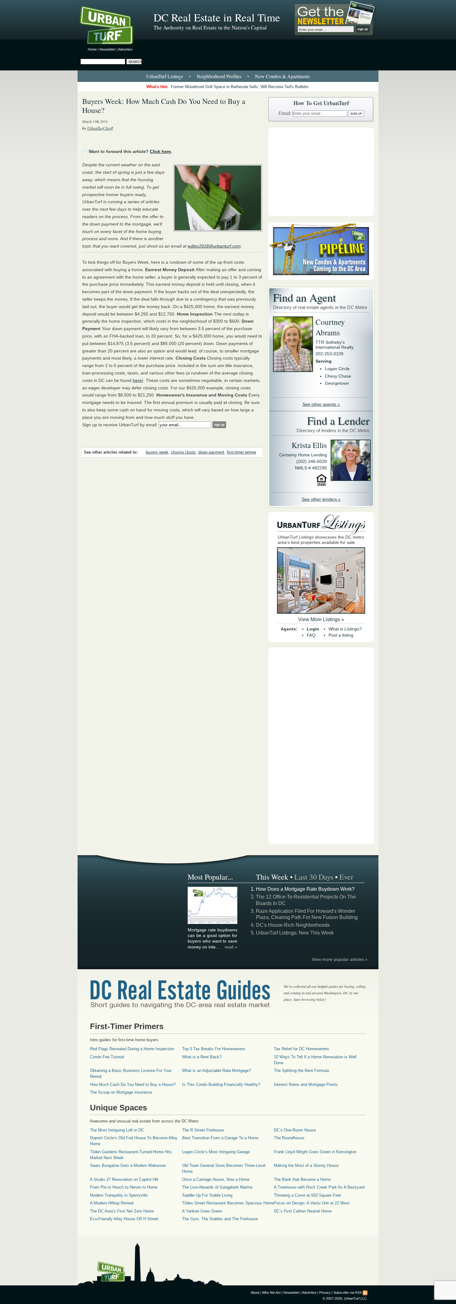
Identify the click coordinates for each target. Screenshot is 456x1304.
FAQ (311, 635)
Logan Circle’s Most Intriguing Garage (216, 1151)
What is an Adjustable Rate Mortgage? (216, 1070)
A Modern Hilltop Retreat (112, 1203)
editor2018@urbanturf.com (214, 246)
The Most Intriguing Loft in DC (117, 1130)
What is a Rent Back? (201, 1057)
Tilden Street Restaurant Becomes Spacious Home (228, 1203)
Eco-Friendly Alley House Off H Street (124, 1219)
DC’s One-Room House (295, 1130)
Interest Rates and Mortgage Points (306, 1084)
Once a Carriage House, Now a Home (215, 1179)
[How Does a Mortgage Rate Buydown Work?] (213, 923)
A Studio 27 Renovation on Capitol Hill (124, 1179)
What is (345, 628)
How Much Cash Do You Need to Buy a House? (133, 1084)
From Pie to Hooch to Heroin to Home (124, 1187)
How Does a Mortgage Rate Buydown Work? (305, 889)
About (255, 1292)
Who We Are (271, 1292)
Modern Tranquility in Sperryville (119, 1195)
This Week (272, 877)
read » (231, 946)
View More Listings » (321, 619)
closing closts (183, 452)
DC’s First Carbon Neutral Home (303, 1211)
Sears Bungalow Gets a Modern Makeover (128, 1165)
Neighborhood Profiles (219, 76)
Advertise (125, 49)
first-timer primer (241, 452)
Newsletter (108, 49)
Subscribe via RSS (347, 1292)
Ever (346, 877)
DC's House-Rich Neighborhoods (293, 925)
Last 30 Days (313, 877)
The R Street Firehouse (203, 1130)
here (137, 380)
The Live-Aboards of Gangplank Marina (217, 1187)
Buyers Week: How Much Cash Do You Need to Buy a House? (163, 105)
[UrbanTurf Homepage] (111, 26)
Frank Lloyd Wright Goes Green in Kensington (315, 1151)
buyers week (157, 452)
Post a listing (341, 635)
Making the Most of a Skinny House (306, 1165)
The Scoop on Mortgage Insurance (121, 1092)
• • (228, 76)
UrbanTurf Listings (164, 76)
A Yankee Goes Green (202, 1211)
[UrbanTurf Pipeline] (321, 278)
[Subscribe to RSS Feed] (365, 1292)
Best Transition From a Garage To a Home (220, 1138)
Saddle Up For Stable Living (207, 1195)
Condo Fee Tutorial (107, 1057)
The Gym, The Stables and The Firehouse (220, 1219)
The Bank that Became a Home (302, 1179)
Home (92, 49)
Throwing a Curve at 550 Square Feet (307, 1195)
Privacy (325, 1292)
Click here (160, 151)
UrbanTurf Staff (100, 128)
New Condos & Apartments (282, 76)
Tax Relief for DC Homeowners (301, 1048)
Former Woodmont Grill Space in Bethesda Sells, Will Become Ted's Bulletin (239, 86)
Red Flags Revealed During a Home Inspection (132, 1048)
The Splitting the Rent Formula (301, 1070)
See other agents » (321, 404)
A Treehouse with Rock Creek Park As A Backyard (319, 1187)
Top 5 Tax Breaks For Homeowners (213, 1048)
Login (313, 628)
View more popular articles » (340, 959)
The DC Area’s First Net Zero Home (122, 1211)
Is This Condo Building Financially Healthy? (221, 1084)
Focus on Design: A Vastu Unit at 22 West (312, 1203)
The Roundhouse (289, 1138)
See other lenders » (321, 499)
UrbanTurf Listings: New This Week (295, 932)
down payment (211, 452)
